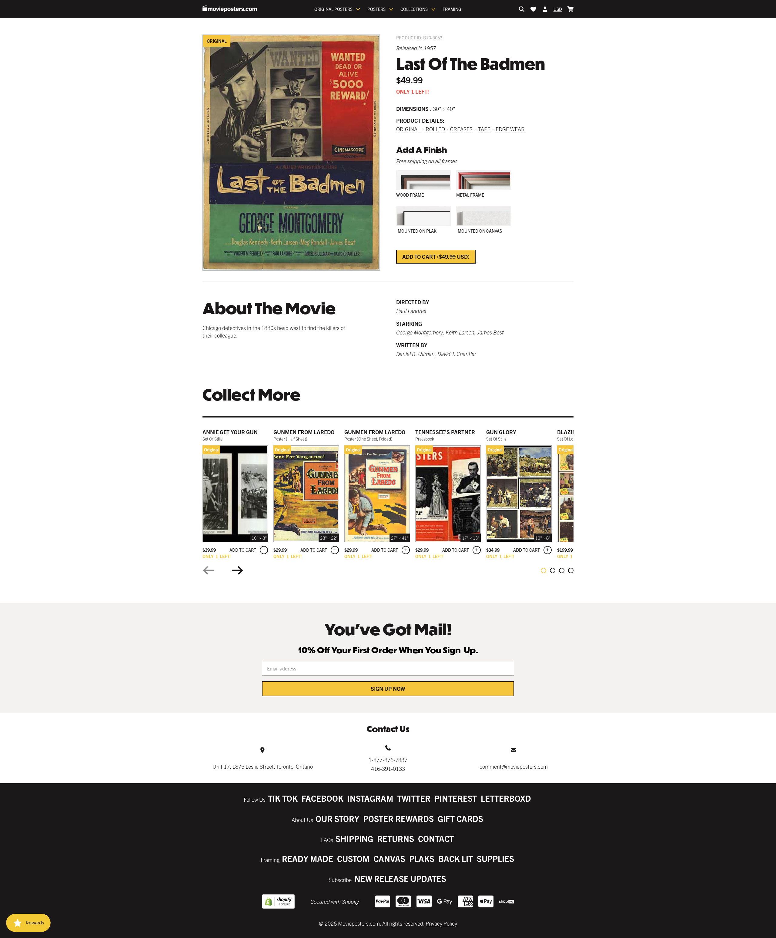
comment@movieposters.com (514, 766)
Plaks (421, 858)
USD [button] (558, 9)
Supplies (495, 858)
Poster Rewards (398, 818)
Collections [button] (414, 9)
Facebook (322, 798)
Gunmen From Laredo (303, 431)
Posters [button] (376, 9)
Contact (436, 838)
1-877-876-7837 (388, 759)
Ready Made (307, 858)
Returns (395, 838)
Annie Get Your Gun (230, 431)
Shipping (354, 838)
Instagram (370, 798)
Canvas (389, 858)
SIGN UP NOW (388, 688)
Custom (353, 858)
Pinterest (455, 798)
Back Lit (455, 858)
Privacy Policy (441, 923)
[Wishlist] (533, 9)
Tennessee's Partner (445, 431)
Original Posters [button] (333, 9)
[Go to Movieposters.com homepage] (229, 8)
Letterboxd (506, 798)
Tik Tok (283, 798)
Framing (452, 9)
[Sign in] (545, 9)
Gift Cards (460, 818)
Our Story (337, 818)
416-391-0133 (388, 768)
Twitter (413, 798)
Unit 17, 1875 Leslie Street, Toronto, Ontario (262, 766)
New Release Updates (400, 878)
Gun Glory (501, 431)
